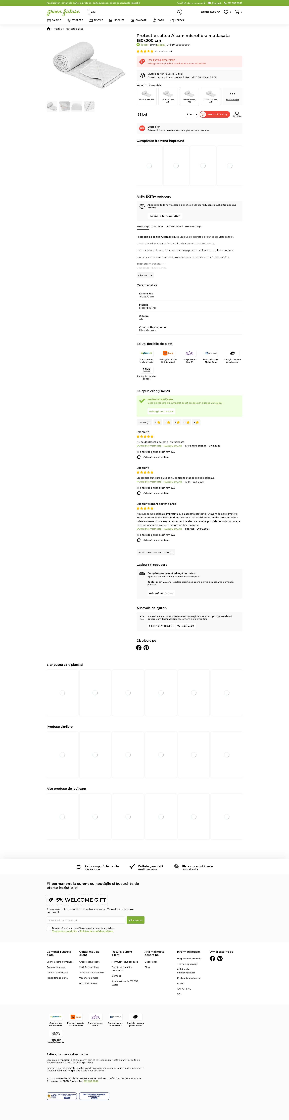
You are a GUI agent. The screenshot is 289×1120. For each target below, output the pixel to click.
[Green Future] (48, 29)
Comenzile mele (56, 967)
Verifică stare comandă (191, 3)
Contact (216, 3)
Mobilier (119, 20)
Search (179, 12)
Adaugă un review (161, 411)
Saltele (56, 20)
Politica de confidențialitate (96, 931)
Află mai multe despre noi (154, 953)
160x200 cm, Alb (173, 481)
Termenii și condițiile (64, 931)
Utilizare (157, 226)
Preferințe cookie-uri (189, 978)
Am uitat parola (88, 983)
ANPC (180, 983)
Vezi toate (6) (232, 99)
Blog (147, 967)
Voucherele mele (88, 977)
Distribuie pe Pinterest (146, 647)
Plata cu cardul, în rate (197, 866)
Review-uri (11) (193, 226)
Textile (98, 20)
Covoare (141, 20)
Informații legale (188, 951)
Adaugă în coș (217, 114)
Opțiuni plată (174, 226)
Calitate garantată (150, 866)
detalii (135, 3)
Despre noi (150, 961)
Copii (161, 20)
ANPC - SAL (184, 988)
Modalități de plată (57, 977)
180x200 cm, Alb (189, 100)
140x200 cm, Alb (168, 100)
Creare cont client (89, 961)
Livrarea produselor (57, 972)
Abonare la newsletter (165, 216)
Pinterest (220, 958)
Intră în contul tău (89, 967)
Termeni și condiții (187, 964)
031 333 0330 (235, 3)
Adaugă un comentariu (156, 457)
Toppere (77, 20)
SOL (179, 994)
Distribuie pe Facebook (138, 647)
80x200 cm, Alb (146, 99)
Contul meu (208, 11)
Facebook (212, 958)
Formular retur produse (125, 961)
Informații (143, 226)
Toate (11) (144, 422)
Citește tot (145, 275)
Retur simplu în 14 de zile (102, 866)
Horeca (179, 20)
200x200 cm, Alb (210, 100)
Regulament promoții (189, 958)
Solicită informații (161, 625)
